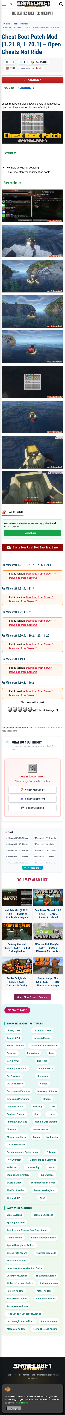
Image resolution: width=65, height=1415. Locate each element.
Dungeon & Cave (15, 1106)
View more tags (32, 868)
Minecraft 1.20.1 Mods (18, 850)
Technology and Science (43, 1182)
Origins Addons (14, 1237)
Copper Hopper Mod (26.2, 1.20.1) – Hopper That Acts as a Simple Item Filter (48, 982)
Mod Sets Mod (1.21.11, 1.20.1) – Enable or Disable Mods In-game (17, 914)
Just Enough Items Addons (20, 1321)
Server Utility (32, 1167)
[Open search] (61, 4)
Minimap (11, 1129)
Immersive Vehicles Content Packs (24, 1268)
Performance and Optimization (22, 1152)
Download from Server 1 (40, 573)
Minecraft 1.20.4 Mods (18, 856)
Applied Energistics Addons (20, 1245)
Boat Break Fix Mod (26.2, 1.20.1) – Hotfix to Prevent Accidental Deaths (48, 914)
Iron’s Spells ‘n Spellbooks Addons (24, 1314)
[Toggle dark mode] (11, 4)
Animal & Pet (13, 1038)
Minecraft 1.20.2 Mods (45, 850)
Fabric (39, 68)
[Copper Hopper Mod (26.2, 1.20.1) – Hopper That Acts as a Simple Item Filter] (48, 965)
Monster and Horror (17, 1137)
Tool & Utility (13, 1198)
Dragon (47, 1099)
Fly (53, 1106)
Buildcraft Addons (49, 1283)
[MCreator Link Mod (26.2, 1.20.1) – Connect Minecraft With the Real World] (48, 931)
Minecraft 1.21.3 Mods (45, 863)
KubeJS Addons (49, 1321)
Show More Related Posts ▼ (32, 997)
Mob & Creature (40, 1129)
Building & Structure (17, 1068)
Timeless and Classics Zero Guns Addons (27, 1230)
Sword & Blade (14, 1182)
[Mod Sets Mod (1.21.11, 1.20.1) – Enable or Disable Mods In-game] (17, 897)
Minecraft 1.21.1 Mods (18, 863)
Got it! (14, 1408)
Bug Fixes (42, 1061)
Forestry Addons (15, 1291)
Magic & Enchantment (46, 1121)
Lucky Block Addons (17, 1275)
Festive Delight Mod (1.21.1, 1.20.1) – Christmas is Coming (16, 982)
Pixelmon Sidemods (46, 1253)
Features (9, 87)
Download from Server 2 (23, 577)
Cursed (43, 1083)
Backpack (12, 1053)
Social (52, 1167)
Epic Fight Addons (16, 1222)
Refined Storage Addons (45, 1329)
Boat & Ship (33, 1053)
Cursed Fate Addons (17, 1253)
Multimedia (52, 1137)
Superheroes (47, 1175)
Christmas (42, 1076)
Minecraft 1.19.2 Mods (18, 838)
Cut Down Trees (15, 1083)
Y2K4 (12, 68)
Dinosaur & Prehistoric (18, 1099)
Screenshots (26, 87)
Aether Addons (44, 1291)
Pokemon (51, 1152)
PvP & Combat (14, 1160)
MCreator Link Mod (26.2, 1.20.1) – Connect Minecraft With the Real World (48, 948)
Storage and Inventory (18, 1175)
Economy (37, 1106)
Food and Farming (16, 1114)
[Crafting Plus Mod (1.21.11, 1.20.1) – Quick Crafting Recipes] (17, 931)
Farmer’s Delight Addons (43, 1237)
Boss (51, 1053)
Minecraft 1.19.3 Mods (45, 838)
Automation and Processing (44, 1045)
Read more (22, 1402)
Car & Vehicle (13, 1076)
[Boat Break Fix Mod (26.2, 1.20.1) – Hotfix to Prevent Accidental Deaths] (48, 897)
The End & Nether (15, 1190)
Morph (36, 1137)
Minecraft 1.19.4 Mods (18, 844)
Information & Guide (17, 1121)
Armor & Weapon (15, 1045)
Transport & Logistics (44, 1190)
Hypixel (51, 1114)
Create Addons (14, 1215)
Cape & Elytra (46, 1068)
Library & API (13, 1030)
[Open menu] (4, 4)
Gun (36, 1114)
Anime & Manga (42, 1038)
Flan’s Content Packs (17, 1260)
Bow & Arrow (13, 1061)
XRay (42, 1198)
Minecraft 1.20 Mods (44, 844)
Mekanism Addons (16, 1329)
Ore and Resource (16, 1144)
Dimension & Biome (47, 1091)
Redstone (12, 1167)
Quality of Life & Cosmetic (43, 1160)
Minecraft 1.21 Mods (44, 856)
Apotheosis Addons (46, 1298)
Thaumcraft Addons (46, 1275)
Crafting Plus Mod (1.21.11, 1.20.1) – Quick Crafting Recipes (17, 948)
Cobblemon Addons (43, 1215)
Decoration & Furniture (18, 1091)
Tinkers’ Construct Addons (20, 1283)
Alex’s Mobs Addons (17, 1298)
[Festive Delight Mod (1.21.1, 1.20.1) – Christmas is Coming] (17, 965)
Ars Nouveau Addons (17, 1306)
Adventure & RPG (42, 1030)
